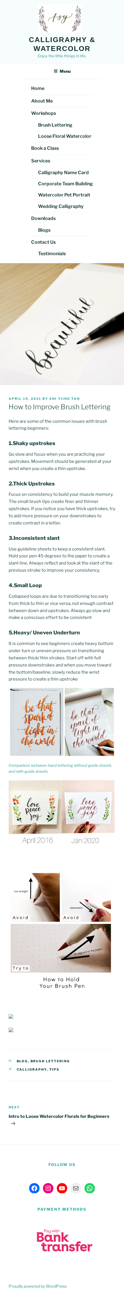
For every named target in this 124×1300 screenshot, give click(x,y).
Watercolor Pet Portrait (64, 195)
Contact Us (43, 242)
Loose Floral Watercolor (64, 136)
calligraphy (32, 1069)
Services (40, 161)
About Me (42, 101)
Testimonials (52, 253)
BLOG (22, 1061)
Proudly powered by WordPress (38, 1286)
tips (54, 1069)
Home (37, 88)
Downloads (43, 218)
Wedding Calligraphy (61, 206)
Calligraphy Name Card (63, 172)
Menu (65, 71)
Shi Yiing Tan (64, 399)
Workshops (43, 113)
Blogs (44, 230)
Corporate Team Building (65, 183)
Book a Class (45, 148)
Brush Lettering (55, 125)
